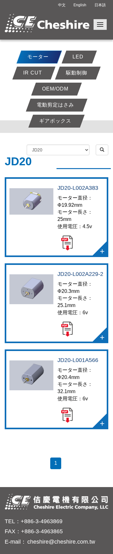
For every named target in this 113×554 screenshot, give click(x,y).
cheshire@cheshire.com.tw (61, 542)
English (79, 5)
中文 (62, 5)
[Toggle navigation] (100, 24)
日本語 (100, 5)
